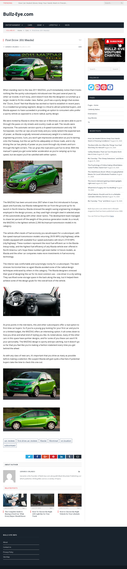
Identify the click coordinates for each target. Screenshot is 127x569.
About (5, 542)
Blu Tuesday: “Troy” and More (99, 201)
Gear (39, 25)
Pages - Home (93, 105)
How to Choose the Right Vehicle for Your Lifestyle (70, 513)
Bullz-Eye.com (18, 14)
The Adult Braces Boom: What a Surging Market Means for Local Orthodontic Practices (105, 173)
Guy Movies (92, 118)
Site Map (6, 557)
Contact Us (7, 547)
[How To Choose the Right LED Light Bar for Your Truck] (42, 501)
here (112, 216)
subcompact (10, 445)
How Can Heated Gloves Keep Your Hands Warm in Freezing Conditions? (104, 139)
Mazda (43, 440)
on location (66, 440)
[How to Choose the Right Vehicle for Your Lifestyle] (70, 501)
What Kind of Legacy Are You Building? (102, 187)
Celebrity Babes (94, 109)
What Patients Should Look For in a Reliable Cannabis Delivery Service (104, 195)
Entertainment (13, 25)
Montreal (53, 440)
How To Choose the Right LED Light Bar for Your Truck (42, 514)
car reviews (9, 440)
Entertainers (92, 114)
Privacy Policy (8, 552)
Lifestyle (53, 25)
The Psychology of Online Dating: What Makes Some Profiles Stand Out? (105, 166)
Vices (67, 25)
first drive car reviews (27, 440)
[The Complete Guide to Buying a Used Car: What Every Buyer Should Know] (15, 501)
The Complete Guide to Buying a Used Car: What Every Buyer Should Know (15, 514)
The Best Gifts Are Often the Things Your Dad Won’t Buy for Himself (43, 3)
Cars (30, 25)
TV (89, 122)
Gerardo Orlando (12, 47)
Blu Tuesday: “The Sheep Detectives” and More (105, 158)
